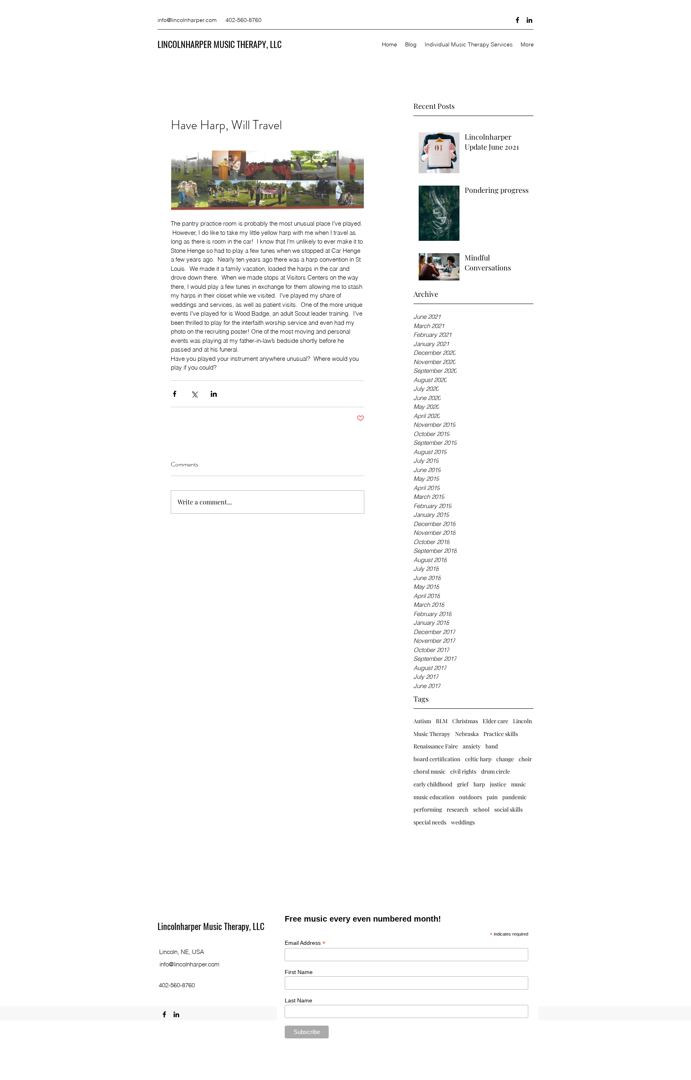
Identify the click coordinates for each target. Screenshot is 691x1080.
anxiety (472, 746)
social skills (508, 809)
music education (433, 797)
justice (498, 784)
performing (427, 809)
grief (463, 784)
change (505, 759)
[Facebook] (517, 20)
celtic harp (478, 759)
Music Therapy (431, 734)
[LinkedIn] (529, 20)
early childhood (432, 784)
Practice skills (500, 734)
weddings (463, 822)
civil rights (463, 771)
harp (479, 784)
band (491, 746)
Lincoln (522, 721)
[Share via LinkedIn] (214, 394)
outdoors (470, 797)
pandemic (514, 797)
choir (525, 759)
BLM (441, 721)
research (457, 809)
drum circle (495, 771)
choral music (429, 771)
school (481, 809)
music (518, 784)
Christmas (465, 721)
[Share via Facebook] (174, 394)
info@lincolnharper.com (187, 20)
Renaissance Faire (435, 746)
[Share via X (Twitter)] (194, 394)
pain (492, 797)
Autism (422, 721)
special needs (429, 822)
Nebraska (467, 734)
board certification (436, 759)
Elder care (495, 721)
